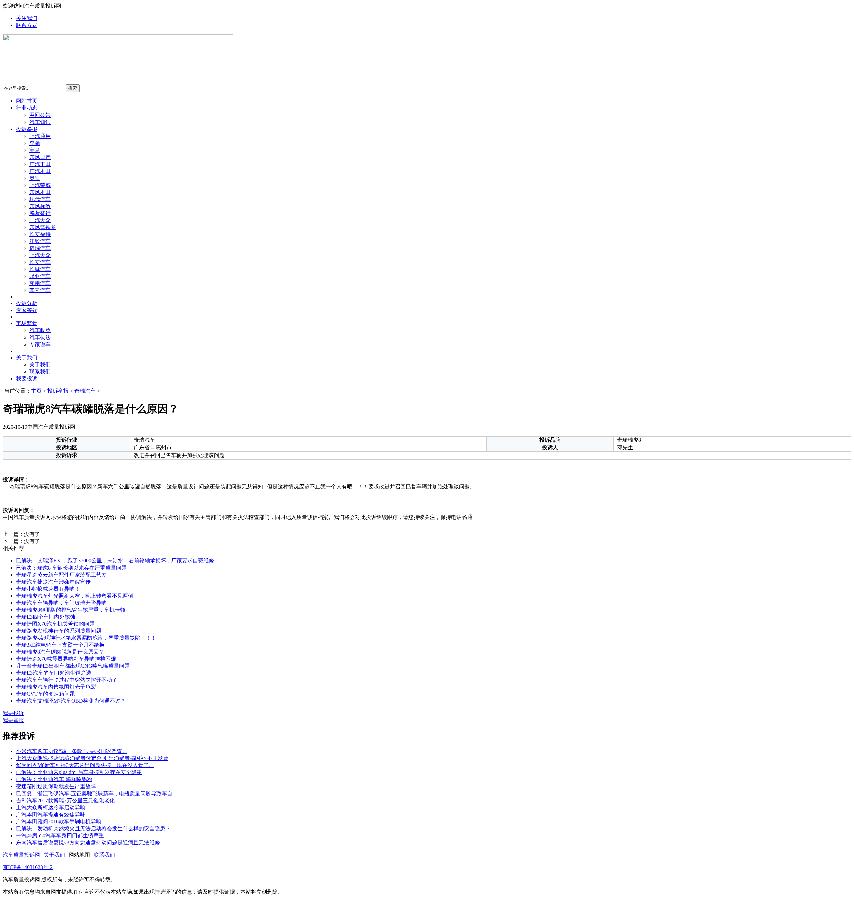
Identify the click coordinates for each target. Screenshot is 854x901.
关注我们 (26, 18)
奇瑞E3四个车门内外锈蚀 (45, 617)
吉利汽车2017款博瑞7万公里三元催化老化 (65, 800)
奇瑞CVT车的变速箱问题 (45, 694)
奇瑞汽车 (40, 248)
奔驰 (34, 143)
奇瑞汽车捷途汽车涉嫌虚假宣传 (53, 582)
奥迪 (34, 178)
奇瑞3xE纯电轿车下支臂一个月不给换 (60, 645)
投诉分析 (26, 303)
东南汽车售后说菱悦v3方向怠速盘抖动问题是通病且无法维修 (88, 842)
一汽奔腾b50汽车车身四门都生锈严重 (60, 835)
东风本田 (40, 192)
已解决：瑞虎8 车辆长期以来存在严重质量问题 (71, 568)
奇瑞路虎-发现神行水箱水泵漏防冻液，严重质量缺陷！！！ (86, 638)
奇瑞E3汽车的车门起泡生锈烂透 (53, 673)
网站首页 (26, 101)
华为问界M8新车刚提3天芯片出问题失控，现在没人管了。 (85, 765)
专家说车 (40, 344)
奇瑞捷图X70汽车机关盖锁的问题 (55, 624)
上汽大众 (40, 255)
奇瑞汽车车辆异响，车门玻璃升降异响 (61, 603)
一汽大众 (40, 220)
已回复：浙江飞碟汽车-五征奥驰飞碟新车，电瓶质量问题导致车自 (94, 793)
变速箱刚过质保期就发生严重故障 (56, 786)
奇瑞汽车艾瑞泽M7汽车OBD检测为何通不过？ (71, 701)
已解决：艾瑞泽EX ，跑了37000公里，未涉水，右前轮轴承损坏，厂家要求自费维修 (115, 561)
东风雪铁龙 (42, 227)
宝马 (34, 150)
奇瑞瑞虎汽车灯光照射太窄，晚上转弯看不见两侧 (74, 596)
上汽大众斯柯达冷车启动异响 (50, 807)
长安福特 (40, 234)
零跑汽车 (40, 283)
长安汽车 (40, 262)
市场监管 (26, 323)
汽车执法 (40, 337)
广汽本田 (40, 171)
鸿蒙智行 (40, 213)
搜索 (72, 88)
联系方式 (26, 25)
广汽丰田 (40, 164)
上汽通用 (40, 136)
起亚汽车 (40, 276)
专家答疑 (26, 310)
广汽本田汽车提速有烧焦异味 (50, 814)
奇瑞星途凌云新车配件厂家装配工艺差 (61, 575)
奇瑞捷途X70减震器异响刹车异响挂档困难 (66, 659)
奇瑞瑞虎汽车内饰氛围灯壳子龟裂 (56, 687)
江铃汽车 (40, 241)
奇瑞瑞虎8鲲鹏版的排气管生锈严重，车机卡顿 (70, 610)
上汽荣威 (40, 185)
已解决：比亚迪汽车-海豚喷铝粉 (54, 779)
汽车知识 (40, 122)
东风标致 (40, 206)
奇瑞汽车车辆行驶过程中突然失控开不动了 (66, 680)
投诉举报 (26, 129)
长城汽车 (40, 269)
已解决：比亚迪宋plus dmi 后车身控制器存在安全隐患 (79, 772)
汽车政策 (40, 330)
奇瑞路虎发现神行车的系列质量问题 (58, 631)
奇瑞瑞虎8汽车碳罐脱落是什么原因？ (60, 652)
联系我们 (40, 371)
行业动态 (26, 108)
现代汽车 (40, 199)
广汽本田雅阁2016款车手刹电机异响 (58, 821)
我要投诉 (26, 378)
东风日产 (40, 157)
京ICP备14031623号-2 (28, 867)
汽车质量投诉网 (21, 855)
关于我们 (26, 357)
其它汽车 (40, 290)
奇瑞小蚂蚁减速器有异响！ (48, 589)
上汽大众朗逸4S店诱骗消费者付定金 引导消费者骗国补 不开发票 (92, 758)
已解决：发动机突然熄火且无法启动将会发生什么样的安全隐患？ (93, 828)
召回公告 (40, 115)
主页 (36, 391)
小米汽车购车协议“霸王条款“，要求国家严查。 (71, 751)
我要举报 (13, 720)
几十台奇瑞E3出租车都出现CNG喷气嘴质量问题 (73, 666)
